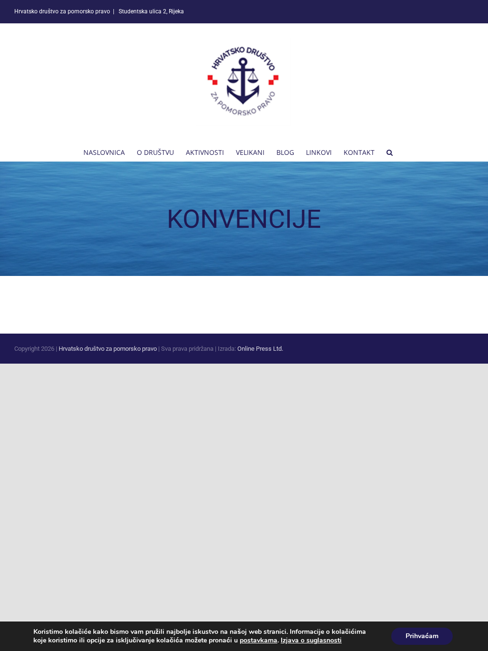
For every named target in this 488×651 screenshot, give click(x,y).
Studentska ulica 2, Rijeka (150, 11)
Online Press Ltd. (260, 348)
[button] (389, 151)
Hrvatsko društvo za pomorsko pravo (108, 348)
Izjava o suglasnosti (311, 640)
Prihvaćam (422, 636)
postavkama (258, 640)
